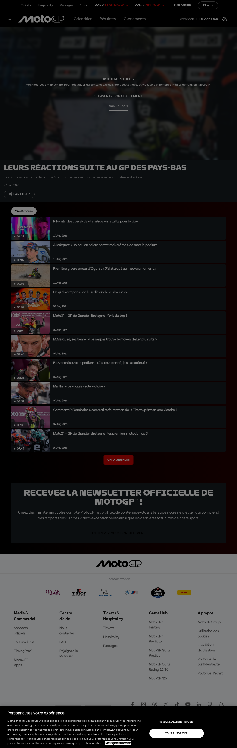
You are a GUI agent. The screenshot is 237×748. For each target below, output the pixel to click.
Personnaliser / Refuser (176, 721)
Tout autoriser (176, 733)
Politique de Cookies (118, 743)
